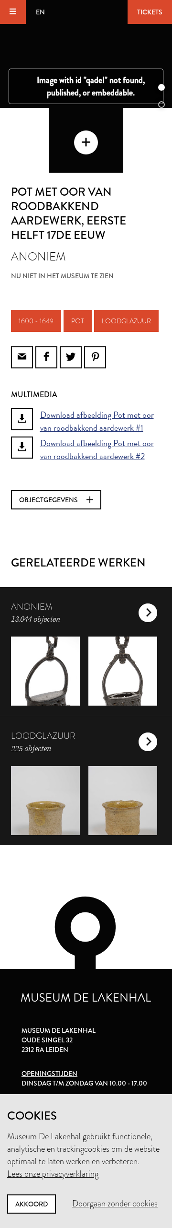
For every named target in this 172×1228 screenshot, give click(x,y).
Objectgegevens (49, 500)
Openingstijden (49, 1073)
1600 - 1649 (36, 321)
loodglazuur (126, 321)
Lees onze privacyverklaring (52, 1174)
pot (77, 321)
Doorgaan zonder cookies (115, 1203)
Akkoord (31, 1204)
